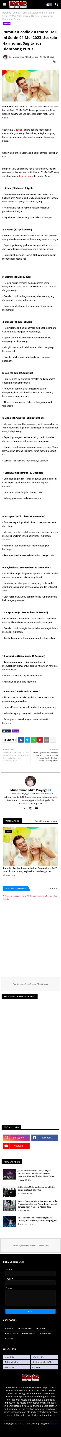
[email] (24, 808)
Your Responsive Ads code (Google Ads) (30, 984)
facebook (46, 1137)
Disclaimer (10, 1367)
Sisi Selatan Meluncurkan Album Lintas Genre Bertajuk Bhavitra (36, 1188)
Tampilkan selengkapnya (46, 821)
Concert (10, 1328)
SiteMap (37, 1367)
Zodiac (16, 12)
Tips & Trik (46, 1333)
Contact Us (38, 1357)
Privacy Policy (11, 1362)
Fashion (42, 1328)
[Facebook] (21, 740)
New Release (30, 1333)
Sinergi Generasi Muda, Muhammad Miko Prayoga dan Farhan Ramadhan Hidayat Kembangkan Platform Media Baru (38, 1204)
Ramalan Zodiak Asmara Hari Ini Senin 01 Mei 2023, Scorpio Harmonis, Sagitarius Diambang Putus (30, 870)
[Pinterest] (40, 740)
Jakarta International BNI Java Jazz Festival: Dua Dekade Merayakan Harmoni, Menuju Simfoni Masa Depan (36, 1173)
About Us (9, 1357)
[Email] (46, 740)
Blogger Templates (30, 1430)
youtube (18, 1145)
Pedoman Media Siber (43, 1362)
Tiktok (45, 1145)
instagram (18, 1137)
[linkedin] (36, 808)
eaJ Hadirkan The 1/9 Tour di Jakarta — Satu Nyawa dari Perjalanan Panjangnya (37, 1219)
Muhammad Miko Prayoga (28, 790)
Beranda (6, 12)
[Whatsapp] (34, 740)
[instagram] (30, 808)
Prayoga (53, 1423)
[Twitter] (27, 740)
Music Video (12, 1333)
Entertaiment (26, 1328)
